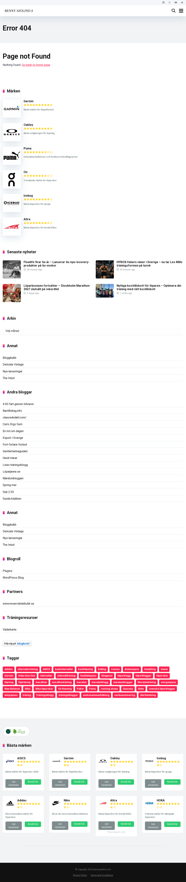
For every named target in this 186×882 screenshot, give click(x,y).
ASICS (46, 669)
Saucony (128, 688)
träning (27, 695)
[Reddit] (182, 2)
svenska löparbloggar (162, 688)
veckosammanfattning (96, 695)
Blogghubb (9, 357)
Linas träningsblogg (15, 465)
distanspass (132, 669)
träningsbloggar (68, 695)
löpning (9, 682)
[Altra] (12, 234)
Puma (27, 148)
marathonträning (62, 682)
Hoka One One (26, 675)
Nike (27, 688)
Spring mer (10, 485)
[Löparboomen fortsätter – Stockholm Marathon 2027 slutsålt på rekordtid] (12, 301)
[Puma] (12, 164)
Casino (115, 669)
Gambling (150, 669)
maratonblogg (100, 682)
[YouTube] (175, 2)
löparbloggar (143, 675)
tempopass (11, 695)
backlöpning (85, 669)
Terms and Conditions (102, 875)
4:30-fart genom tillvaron (18, 404)
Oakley (28, 125)
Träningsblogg (45, 695)
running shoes (109, 688)
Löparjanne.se (11, 471)
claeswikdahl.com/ (15, 417)
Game (164, 669)
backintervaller (64, 669)
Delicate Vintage (13, 364)
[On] (12, 187)
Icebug (28, 195)
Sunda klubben (12, 498)
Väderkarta (9, 629)
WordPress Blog (13, 577)
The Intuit (9, 378)
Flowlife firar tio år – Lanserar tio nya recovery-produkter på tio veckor (56, 263)
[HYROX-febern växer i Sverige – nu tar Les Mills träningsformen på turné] (105, 277)
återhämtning (148, 695)
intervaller (46, 675)
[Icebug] (12, 211)
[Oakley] (12, 140)
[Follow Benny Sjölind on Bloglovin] (17, 645)
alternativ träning (28, 669)
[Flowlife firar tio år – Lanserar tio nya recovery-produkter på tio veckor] (12, 277)
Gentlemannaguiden (15, 451)
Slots (141, 688)
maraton (81, 682)
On (25, 172)
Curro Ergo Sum (12, 424)
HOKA (161, 800)
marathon (41, 682)
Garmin (28, 101)
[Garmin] (12, 116)
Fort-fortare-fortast (15, 444)
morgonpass (168, 682)
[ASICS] (10, 764)
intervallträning (66, 675)
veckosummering (124, 695)
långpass (106, 675)
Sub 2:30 (8, 492)
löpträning (25, 682)
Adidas (9, 669)
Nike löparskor (44, 688)
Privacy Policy (80, 875)
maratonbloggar (123, 682)
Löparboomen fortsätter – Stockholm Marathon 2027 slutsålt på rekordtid (57, 287)
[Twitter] (169, 2)
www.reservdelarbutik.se (18, 603)
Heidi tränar (10, 458)
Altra (27, 219)
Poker (80, 688)
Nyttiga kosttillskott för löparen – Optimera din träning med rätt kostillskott (149, 287)
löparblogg (124, 675)
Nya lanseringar (12, 371)
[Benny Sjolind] (18, 10)
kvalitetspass (88, 675)
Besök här (33, 782)
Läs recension (14, 783)
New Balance (12, 688)
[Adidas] (10, 806)
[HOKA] (149, 806)
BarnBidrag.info (12, 410)
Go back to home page (36, 65)
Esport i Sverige (13, 438)
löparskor (162, 675)
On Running (65, 688)
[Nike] (56, 806)
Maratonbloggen (13, 478)
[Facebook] (163, 2)
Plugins (7, 571)
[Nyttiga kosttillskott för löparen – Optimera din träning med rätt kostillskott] (105, 296)
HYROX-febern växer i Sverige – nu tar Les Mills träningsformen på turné (149, 263)
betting (102, 669)
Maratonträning (147, 682)
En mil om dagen (13, 431)
